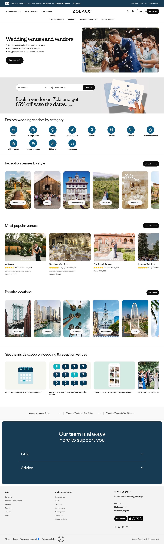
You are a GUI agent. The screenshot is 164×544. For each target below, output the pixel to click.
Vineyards (106, 203)
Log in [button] (141, 11)
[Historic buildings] (76, 190)
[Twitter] (123, 528)
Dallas (135, 331)
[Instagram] (127, 528)
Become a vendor (107, 19)
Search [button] (89, 87)
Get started (153, 293)
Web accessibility (48, 539)
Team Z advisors (61, 519)
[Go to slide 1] (22, 259)
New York (18, 331)
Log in (116, 503)
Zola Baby (134, 3)
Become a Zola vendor (13, 501)
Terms (70, 105)
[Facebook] (115, 528)
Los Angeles (76, 331)
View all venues (151, 164)
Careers (8, 512)
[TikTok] (131, 528)
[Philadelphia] (106, 318)
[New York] (18, 318)
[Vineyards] (106, 190)
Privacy (7, 539)
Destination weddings (87, 19)
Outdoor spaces (18, 203)
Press (7, 515)
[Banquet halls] (135, 190)
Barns (47, 203)
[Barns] (47, 190)
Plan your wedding (12, 11)
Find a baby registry (121, 511)
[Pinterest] (119, 528)
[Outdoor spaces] (18, 190)
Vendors (71, 19)
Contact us (59, 515)
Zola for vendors (154, 3)
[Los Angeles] (76, 318)
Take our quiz (15, 60)
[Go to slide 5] (29, 259)
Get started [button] (153, 11)
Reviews (8, 504)
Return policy (60, 512)
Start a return (60, 508)
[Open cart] (133, 11)
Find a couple (47, 11)
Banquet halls (135, 203)
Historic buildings (76, 203)
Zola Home (143, 3)
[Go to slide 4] (27, 259)
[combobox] (32, 87)
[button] (45, 87)
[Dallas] (135, 318)
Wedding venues (56, 19)
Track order (59, 504)
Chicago (47, 331)
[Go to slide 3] (26, 259)
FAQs (57, 501)
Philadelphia (106, 331)
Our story (8, 497)
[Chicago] (47, 318)
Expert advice (30, 11)
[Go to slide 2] (24, 259)
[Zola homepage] (82, 11)
